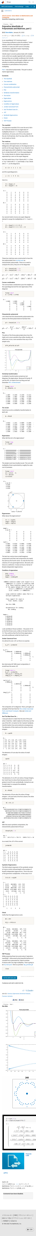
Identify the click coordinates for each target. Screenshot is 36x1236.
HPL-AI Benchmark (14, 382)
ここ (17, 1184)
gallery (6, 1173)
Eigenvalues (7, 98)
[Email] (21, 999)
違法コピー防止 (6, 1218)
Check (6, 118)
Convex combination (10, 84)
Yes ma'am (7, 95)
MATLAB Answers (7, 6)
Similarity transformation (11, 93)
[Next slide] (32, 7)
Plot (5, 90)
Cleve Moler (9, 32)
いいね (26, 35)
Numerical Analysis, (25, 993)
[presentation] (18, 127)
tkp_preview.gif (28, 964)
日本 (30, 1229)
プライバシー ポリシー (25, 1215)
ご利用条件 (5, 1221)
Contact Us (13, 1221)
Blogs (9, 2)
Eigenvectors (8, 101)
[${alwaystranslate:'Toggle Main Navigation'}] (33, 2)
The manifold (8, 78)
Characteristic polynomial (12, 87)
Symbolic (10, 996)
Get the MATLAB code (9, 978)
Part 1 (4, 69)
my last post (20, 260)
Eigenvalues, (16, 993)
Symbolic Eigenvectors (11, 115)
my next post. (8, 964)
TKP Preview (8, 121)
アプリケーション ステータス (21, 1218)
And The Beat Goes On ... (11, 109)
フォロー (30, 990)
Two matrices (8, 81)
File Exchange (19, 6)
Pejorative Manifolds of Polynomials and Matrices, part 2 (16, 27)
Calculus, (10, 993)
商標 (15, 1215)
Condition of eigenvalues (11, 104)
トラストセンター (7, 1215)
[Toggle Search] (29, 2)
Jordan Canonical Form (11, 107)
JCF (5, 112)
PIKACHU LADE (28, 1154)
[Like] (23, 990)
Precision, (4, 996)
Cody (27, 6)
